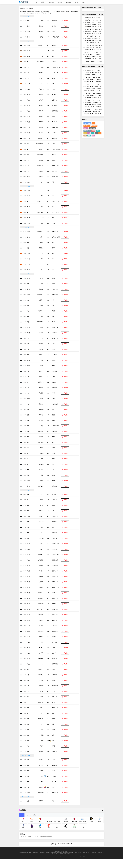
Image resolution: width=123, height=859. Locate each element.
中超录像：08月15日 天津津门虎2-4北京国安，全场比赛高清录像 (99, 47)
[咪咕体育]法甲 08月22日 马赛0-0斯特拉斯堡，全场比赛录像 (98, 27)
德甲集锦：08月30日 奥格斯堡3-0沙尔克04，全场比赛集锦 (98, 86)
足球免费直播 (35, 836)
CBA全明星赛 (86, 125)
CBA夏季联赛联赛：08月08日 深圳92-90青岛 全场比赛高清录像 (99, 36)
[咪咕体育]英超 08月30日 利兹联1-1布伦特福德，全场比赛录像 (99, 17)
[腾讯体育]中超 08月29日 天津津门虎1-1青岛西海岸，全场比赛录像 (100, 56)
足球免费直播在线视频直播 (46, 836)
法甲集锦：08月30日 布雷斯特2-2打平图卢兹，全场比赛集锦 (98, 113)
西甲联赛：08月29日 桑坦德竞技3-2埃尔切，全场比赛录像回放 (99, 45)
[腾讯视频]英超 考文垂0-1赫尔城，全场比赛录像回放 (96, 38)
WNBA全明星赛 (87, 130)
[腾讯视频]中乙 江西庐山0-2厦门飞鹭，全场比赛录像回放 (97, 29)
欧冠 (85, 133)
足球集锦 (68, 2)
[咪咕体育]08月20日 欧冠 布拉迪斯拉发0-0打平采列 (96, 74)
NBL (28, 61)
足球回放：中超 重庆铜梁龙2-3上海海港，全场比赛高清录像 (98, 61)
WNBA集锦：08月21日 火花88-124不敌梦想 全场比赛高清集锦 (99, 88)
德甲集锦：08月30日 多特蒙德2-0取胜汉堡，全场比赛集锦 (98, 84)
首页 (35, 2)
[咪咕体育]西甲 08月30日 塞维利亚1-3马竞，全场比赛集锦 (98, 104)
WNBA (89, 123)
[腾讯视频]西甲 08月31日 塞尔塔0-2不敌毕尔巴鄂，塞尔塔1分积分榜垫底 (101, 100)
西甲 (28, 20)
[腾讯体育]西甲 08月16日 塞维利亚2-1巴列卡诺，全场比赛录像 (99, 59)
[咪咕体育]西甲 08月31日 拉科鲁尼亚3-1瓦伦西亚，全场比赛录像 (99, 20)
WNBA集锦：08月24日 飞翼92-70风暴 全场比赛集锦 (96, 93)
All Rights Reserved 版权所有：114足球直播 (60, 856)
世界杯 (76, 2)
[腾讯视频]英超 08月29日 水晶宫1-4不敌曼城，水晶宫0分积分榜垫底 (100, 70)
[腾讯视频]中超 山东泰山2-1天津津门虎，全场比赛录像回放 (98, 31)
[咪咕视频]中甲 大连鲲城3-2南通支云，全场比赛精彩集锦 (97, 111)
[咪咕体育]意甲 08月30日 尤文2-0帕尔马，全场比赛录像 (97, 49)
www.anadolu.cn (48, 856)
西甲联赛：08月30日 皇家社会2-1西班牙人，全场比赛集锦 (98, 95)
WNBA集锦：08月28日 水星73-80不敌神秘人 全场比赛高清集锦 (99, 77)
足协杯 (28, 26)
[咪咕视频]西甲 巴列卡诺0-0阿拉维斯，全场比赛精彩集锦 (97, 102)
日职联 (28, 89)
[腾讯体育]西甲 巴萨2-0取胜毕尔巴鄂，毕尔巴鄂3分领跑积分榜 (99, 109)
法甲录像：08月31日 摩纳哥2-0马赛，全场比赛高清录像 (97, 52)
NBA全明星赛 (94, 125)
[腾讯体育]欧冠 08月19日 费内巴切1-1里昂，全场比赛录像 (98, 22)
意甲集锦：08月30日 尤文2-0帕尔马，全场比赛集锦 (96, 79)
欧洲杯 (98, 130)
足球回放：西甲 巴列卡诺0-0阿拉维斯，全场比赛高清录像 (98, 43)
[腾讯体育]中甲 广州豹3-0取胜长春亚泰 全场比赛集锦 (97, 97)
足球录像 (60, 2)
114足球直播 (23, 836)
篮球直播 (51, 2)
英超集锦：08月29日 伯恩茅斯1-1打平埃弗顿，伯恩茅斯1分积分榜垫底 (101, 72)
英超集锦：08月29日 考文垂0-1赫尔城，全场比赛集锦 (97, 90)
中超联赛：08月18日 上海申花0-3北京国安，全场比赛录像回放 (99, 54)
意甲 (28, 305)
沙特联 (28, 45)
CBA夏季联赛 (30, 50)
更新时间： (61, 844)
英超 (28, 311)
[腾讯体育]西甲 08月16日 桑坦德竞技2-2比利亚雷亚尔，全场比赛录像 (100, 40)
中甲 (28, 343)
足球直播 (43, 2)
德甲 (28, 300)
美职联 (28, 327)
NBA (83, 2)
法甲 (28, 242)
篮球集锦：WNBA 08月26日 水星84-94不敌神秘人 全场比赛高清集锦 (100, 106)
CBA (93, 123)
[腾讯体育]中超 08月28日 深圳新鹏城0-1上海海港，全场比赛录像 (99, 33)
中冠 (28, 67)
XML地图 (83, 856)
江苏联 (28, 360)
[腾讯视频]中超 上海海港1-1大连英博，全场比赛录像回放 (97, 24)
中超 (28, 338)
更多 (103, 810)
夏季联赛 (86, 128)
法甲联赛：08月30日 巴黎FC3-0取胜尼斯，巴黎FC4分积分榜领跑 (99, 81)
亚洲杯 (89, 135)
